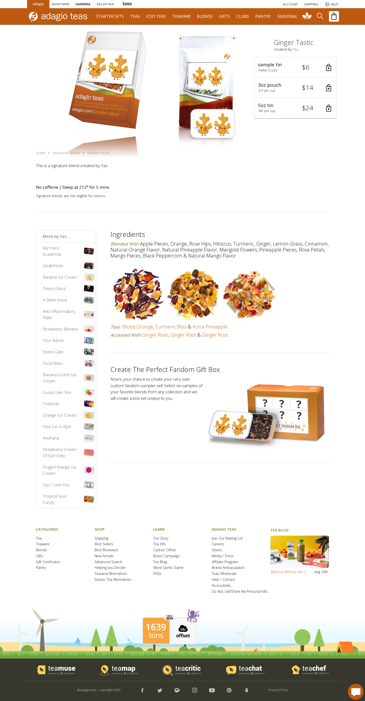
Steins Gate (53, 352)
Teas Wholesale (224, 574)
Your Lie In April (57, 426)
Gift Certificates (48, 562)
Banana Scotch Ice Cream (59, 378)
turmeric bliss (171, 326)
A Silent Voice (55, 300)
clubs (242, 16)
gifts (224, 16)
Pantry (41, 568)
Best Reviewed (106, 550)
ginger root (155, 335)
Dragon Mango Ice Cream (59, 470)
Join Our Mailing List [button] (227, 538)
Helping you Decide (110, 568)
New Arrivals (104, 556)
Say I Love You (56, 484)
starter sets (110, 16)
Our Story (160, 538)
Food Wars (53, 363)
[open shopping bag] (334, 16)
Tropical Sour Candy (55, 499)
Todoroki (51, 403)
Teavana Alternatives (111, 574)
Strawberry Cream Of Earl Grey (59, 452)
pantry (263, 16)
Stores (217, 550)
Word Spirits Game (168, 568)
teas (135, 16)
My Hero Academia (52, 251)
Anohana (51, 438)
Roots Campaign (166, 556)
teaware (181, 16)
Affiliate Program (225, 562)
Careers (218, 544)
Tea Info (159, 544)
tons (156, 635)
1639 (156, 627)
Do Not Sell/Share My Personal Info (240, 592)
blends (205, 16)
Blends (41, 550)
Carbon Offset (164, 550)
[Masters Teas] (60, 4)
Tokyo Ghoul (54, 288)
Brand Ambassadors (228, 568)
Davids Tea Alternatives (113, 580)
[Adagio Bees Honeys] (127, 4)
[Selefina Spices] (105, 4)
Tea (39, 538)
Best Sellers (104, 544)
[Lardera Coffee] (83, 4)
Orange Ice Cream (60, 415)
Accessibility (221, 586)
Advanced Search (108, 562)
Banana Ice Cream (60, 277)
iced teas (156, 16)
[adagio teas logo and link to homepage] (61, 16)
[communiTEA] (307, 16)
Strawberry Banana (60, 329)
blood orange (138, 326)
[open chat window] (355, 691)
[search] (320, 16)
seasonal (287, 16)
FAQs (157, 574)
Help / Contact (223, 580)
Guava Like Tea (57, 392)
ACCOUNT (290, 4)
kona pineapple (210, 326)
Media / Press (223, 556)
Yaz (295, 49)
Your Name (53, 340)
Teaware (42, 544)
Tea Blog (160, 562)
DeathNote (53, 265)
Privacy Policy (278, 690)
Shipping (101, 538)
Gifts (39, 556)
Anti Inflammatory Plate (59, 314)
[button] (295, 67)
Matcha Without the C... (289, 571)
